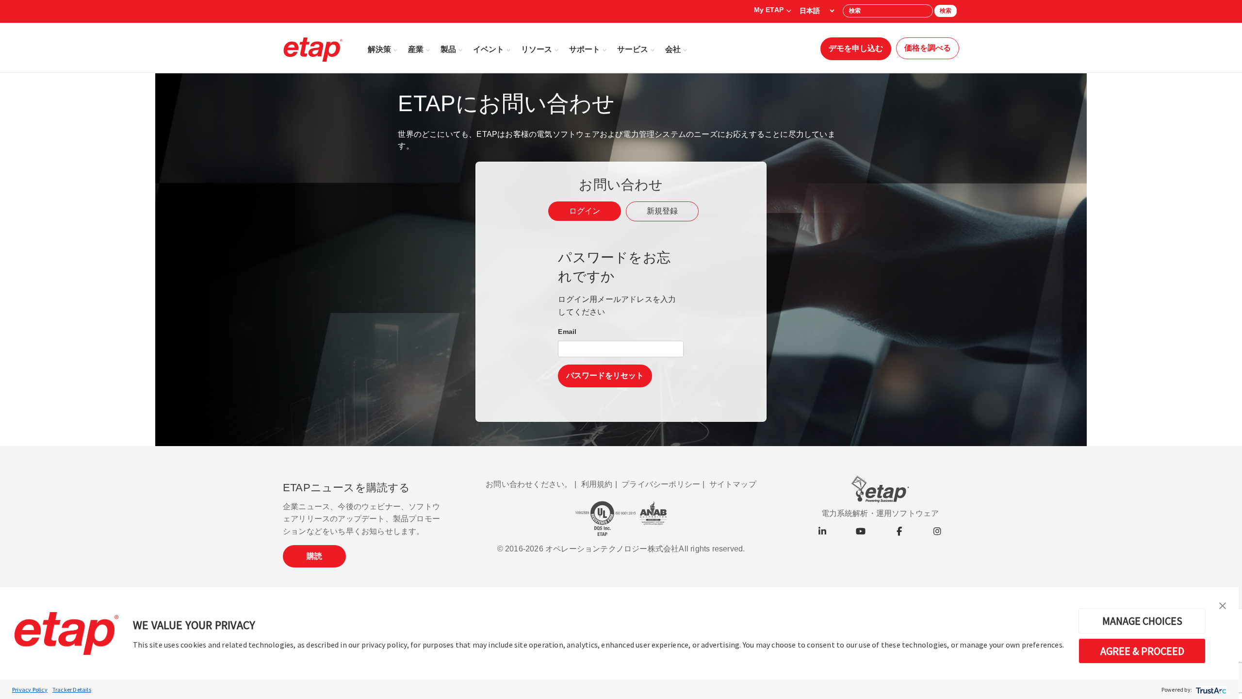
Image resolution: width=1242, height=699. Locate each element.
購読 (314, 556)
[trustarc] (1210, 690)
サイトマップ (732, 484)
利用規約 (597, 484)
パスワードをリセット (605, 375)
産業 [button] (416, 49)
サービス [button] (632, 49)
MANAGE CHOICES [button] (1142, 621)
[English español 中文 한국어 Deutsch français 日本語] (817, 11)
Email (567, 331)
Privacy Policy (30, 689)
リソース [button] (536, 49)
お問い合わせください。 (529, 484)
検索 (945, 10)
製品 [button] (448, 49)
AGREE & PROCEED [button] (1142, 651)
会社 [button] (673, 49)
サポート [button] (584, 49)
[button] (1222, 605)
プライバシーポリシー (660, 484)
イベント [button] (488, 49)
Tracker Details (71, 689)
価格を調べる (927, 48)
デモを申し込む (856, 48)
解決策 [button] (379, 49)
